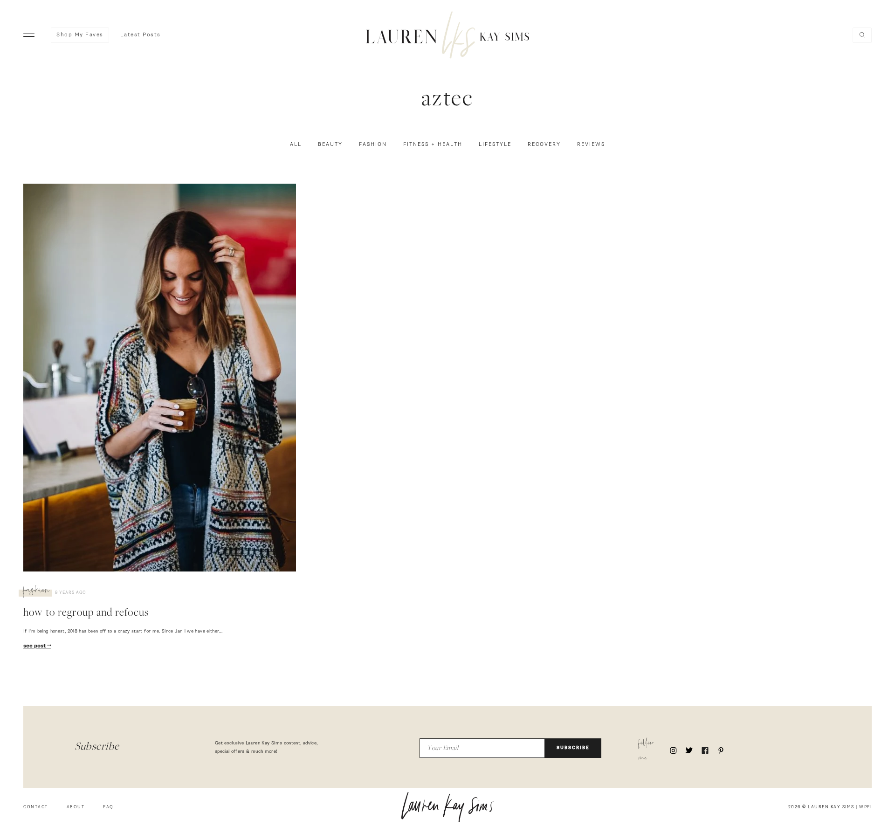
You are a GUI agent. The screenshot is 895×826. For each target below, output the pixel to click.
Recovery (544, 144)
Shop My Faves (79, 35)
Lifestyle (495, 144)
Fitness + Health (432, 144)
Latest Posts (140, 35)
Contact (35, 807)
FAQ (108, 807)
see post (35, 646)
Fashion (373, 144)
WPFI (865, 807)
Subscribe (573, 748)
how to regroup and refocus (86, 613)
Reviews (591, 144)
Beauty (330, 144)
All (296, 144)
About (76, 807)
